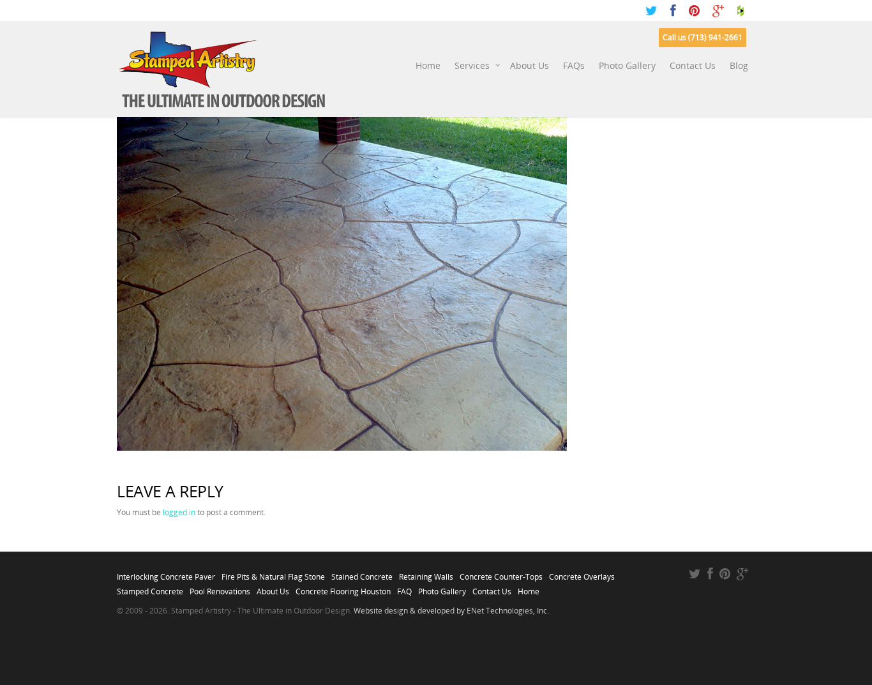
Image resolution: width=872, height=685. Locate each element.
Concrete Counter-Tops (501, 573)
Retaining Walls (426, 573)
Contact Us (693, 65)
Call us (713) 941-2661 (702, 37)
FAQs (574, 65)
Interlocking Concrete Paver (166, 573)
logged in (179, 512)
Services (472, 65)
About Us (529, 65)
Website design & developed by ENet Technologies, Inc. (451, 610)
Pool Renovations (220, 588)
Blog (739, 65)
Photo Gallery (627, 65)
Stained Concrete (362, 573)
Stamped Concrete (150, 588)
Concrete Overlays (582, 573)
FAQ (404, 588)
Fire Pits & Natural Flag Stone (273, 573)
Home (428, 65)
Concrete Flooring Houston (343, 588)
